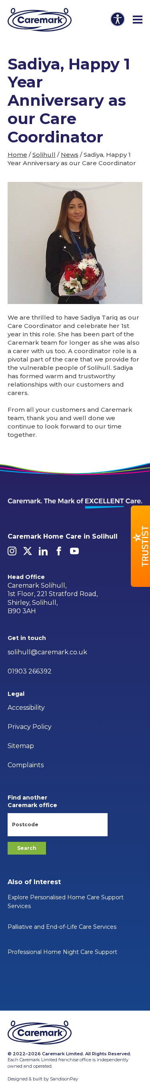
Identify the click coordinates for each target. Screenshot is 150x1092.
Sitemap (21, 746)
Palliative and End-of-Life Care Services (62, 926)
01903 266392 (30, 671)
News (69, 154)
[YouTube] (74, 551)
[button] (140, 546)
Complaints (26, 765)
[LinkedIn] (43, 551)
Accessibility (26, 707)
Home (17, 154)
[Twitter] (27, 551)
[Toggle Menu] (137, 20)
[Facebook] (58, 551)
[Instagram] (12, 551)
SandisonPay (64, 1079)
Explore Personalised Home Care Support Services (66, 902)
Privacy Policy (30, 727)
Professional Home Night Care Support (62, 952)
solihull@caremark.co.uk (47, 652)
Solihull (44, 154)
